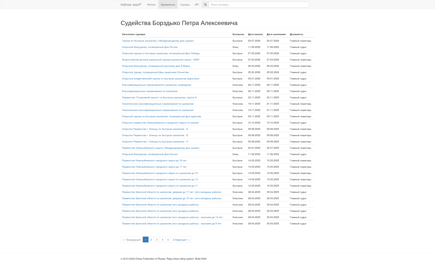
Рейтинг (151, 4)
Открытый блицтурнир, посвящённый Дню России (150, 47)
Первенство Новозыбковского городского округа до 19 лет (154, 160)
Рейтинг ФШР (131, 4)
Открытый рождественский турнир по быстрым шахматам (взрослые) (160, 78)
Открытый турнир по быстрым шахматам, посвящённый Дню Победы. (161, 53)
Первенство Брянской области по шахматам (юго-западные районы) (160, 204)
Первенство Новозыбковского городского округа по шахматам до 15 (160, 173)
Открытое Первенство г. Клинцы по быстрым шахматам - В (155, 135)
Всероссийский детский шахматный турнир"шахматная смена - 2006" (161, 59)
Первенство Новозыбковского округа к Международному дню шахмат (160, 147)
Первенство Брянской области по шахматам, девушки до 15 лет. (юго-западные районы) (171, 198)
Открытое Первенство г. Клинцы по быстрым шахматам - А (155, 141)
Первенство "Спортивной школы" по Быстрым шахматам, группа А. (159, 97)
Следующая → (181, 239)
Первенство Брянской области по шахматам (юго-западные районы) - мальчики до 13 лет (172, 217)
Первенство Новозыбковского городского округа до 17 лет (154, 166)
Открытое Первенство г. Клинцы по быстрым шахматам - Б (155, 128)
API (197, 4)
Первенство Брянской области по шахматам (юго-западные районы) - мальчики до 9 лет (171, 223)
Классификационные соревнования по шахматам (150, 91)
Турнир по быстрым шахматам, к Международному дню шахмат (158, 40)
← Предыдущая (132, 239)
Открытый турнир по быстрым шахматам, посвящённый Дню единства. (162, 116)
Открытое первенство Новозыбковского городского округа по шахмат (160, 122)
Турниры (185, 4)
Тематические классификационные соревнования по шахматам (158, 103)
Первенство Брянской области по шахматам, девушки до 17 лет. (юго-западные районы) (171, 192)
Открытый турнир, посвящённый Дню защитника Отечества (155, 72)
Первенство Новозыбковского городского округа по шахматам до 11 (160, 185)
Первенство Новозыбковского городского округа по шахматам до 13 (160, 179)
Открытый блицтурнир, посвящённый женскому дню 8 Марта (156, 65)
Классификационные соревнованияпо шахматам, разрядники (156, 84)
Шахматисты (168, 4)
